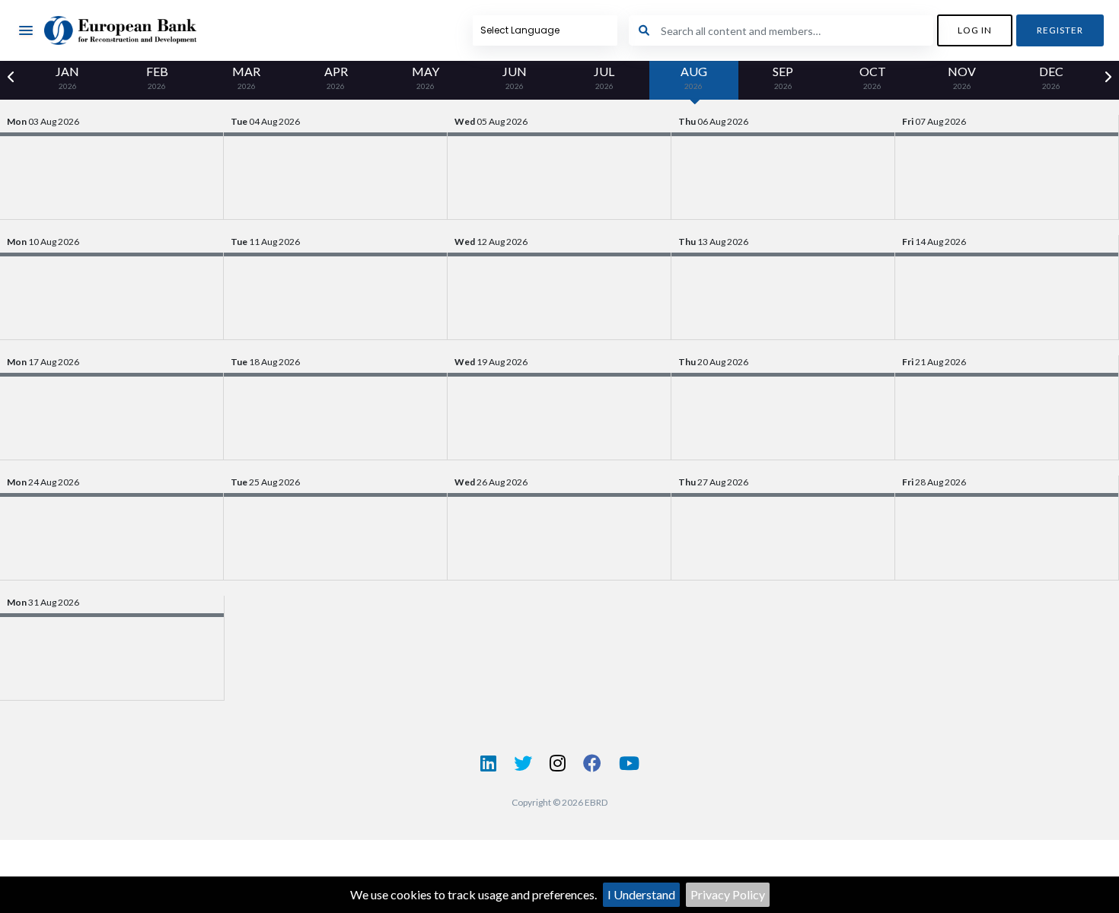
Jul (604, 77)
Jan (67, 77)
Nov (962, 77)
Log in (975, 30)
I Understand (641, 894)
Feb (157, 77)
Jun (514, 77)
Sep (783, 77)
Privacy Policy (727, 894)
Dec (1051, 77)
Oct (872, 77)
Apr (336, 77)
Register (1060, 30)
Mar (246, 77)
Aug (694, 77)
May (425, 77)
